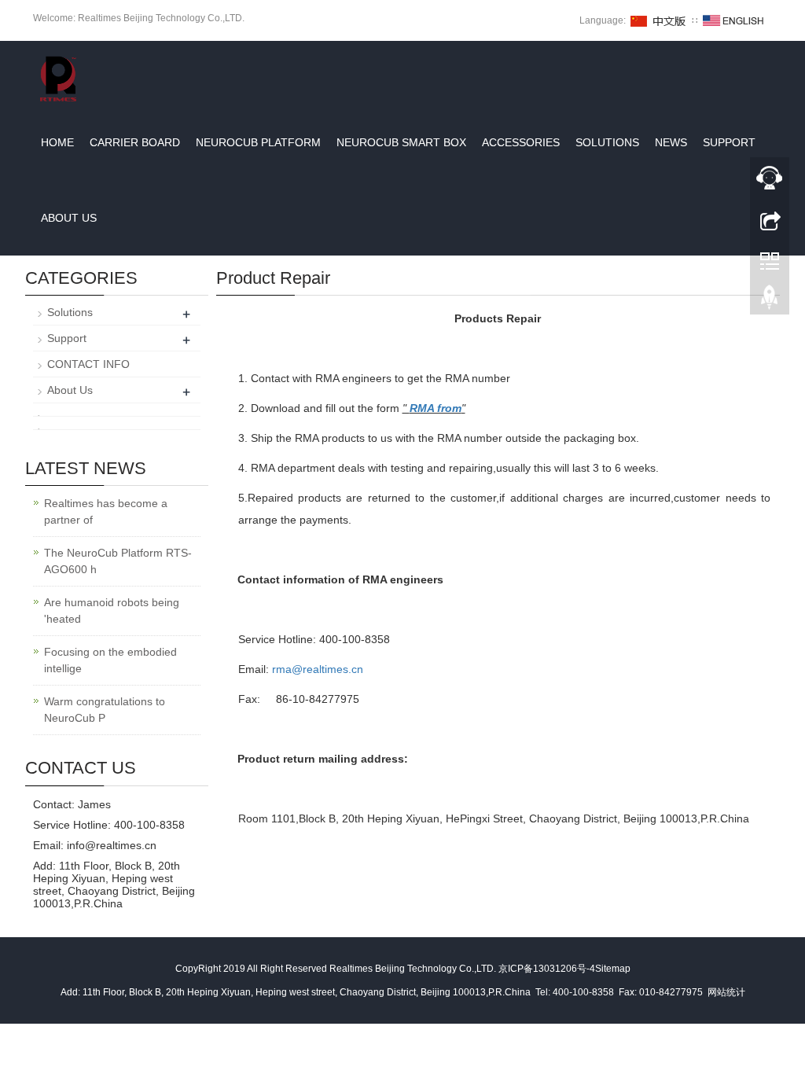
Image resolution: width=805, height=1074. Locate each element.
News (671, 142)
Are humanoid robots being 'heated (111, 610)
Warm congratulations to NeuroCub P (104, 709)
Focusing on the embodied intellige (110, 660)
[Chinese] (658, 20)
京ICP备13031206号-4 (546, 968)
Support (729, 142)
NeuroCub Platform (258, 142)
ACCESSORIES (521, 142)
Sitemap (612, 968)
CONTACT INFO (88, 364)
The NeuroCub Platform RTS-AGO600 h (118, 561)
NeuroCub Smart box (401, 142)
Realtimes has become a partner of (105, 511)
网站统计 (726, 992)
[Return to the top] (769, 301)
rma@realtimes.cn (317, 669)
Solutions (607, 142)
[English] (733, 20)
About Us (69, 217)
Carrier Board (135, 142)
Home (57, 142)
